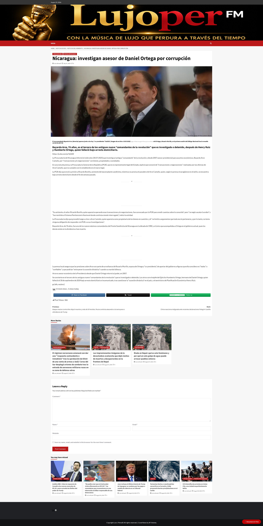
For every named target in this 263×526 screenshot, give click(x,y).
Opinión (66, 479)
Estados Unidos (57, 479)
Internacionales (57, 54)
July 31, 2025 (67, 63)
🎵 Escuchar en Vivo (251, 522)
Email (135, 424)
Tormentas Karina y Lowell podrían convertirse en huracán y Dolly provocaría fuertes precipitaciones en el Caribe (163, 487)
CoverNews (142, 523)
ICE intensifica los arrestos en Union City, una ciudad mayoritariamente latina (195, 486)
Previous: (88, 309)
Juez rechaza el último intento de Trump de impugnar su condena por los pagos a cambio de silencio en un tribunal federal (131, 487)
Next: (186, 308)
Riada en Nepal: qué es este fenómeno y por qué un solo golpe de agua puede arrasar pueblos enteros (151, 356)
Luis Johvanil (57, 63)
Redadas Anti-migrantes (200, 479)
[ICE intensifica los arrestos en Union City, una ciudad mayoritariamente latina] (196, 471)
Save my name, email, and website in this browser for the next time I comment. (83, 442)
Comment (56, 396)
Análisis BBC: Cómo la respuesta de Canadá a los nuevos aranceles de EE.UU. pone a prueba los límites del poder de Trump (64, 487)
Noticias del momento (70, 54)
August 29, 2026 (67, 493)
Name (55, 424)
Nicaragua (72, 158)
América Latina (90, 479)
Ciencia (96, 347)
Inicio (53, 43)
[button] (211, 43)
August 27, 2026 (67, 373)
